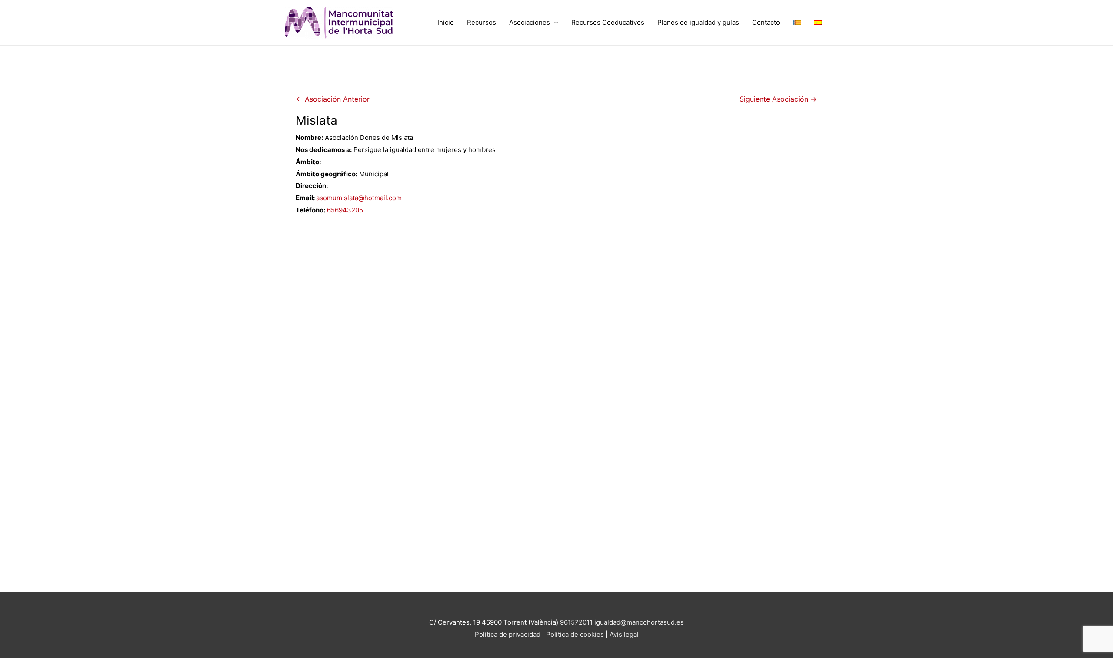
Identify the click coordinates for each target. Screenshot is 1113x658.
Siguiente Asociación (778, 99)
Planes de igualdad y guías (698, 22)
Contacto (766, 22)
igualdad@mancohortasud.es (639, 622)
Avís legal (624, 634)
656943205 (345, 210)
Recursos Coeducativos (607, 22)
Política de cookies (576, 634)
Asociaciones (529, 22)
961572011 (576, 622)
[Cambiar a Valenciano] (796, 22)
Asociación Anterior (333, 99)
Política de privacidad (507, 634)
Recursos (481, 22)
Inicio (445, 22)
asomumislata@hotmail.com (359, 198)
